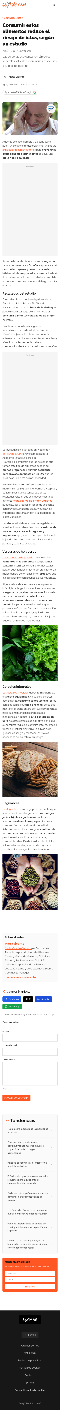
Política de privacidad (30, 1360)
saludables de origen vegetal (33, 500)
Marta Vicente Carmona (18, 948)
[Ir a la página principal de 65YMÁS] (14, 5)
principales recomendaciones (19, 149)
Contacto (30, 1375)
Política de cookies (30, 1367)
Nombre (6, 1031)
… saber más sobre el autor (21, 977)
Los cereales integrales (15, 692)
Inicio (5, 51)
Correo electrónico (10, 1045)
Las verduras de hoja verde (17, 557)
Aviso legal (30, 1352)
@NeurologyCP (12, 453)
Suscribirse (30, 1287)
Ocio (13, 51)
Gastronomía (14, 18)
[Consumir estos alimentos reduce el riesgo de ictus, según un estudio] (51, 108)
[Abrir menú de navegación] (54, 5)
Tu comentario (8, 1059)
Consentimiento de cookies (30, 1390)
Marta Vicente (17, 76)
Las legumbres (11, 809)
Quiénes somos (30, 1345)
